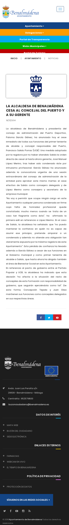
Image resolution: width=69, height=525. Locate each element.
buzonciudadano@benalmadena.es (29, 404)
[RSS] (29, 511)
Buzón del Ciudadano (19, 431)
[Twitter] (4, 511)
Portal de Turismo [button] (34, 52)
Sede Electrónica (16, 436)
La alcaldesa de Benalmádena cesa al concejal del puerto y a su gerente (35, 110)
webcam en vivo (16, 461)
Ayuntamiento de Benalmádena (25, 519)
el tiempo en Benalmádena (21, 467)
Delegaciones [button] (33, 32)
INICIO (14, 58)
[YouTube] (16, 511)
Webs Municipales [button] (34, 46)
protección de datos (19, 486)
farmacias (13, 456)
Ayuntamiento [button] (33, 26)
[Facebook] (10, 511)
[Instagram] (23, 511)
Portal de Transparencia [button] (35, 39)
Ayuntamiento (33, 58)
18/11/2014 (11, 120)
